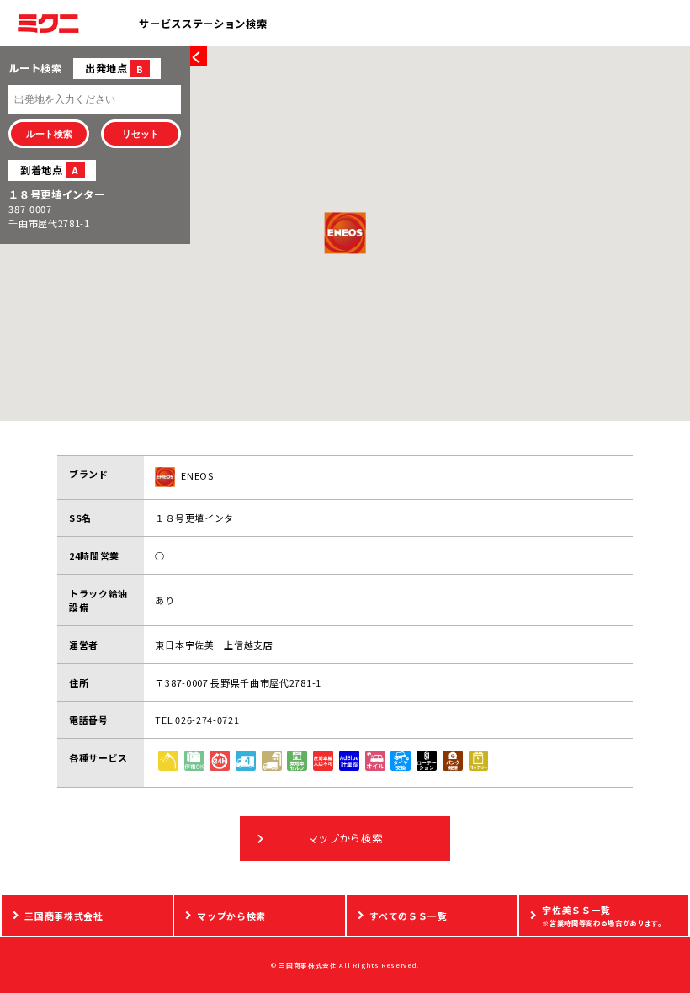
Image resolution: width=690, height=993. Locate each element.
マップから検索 (345, 838)
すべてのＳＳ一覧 (408, 915)
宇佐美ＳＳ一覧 (604, 915)
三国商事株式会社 (63, 915)
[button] (345, 233)
